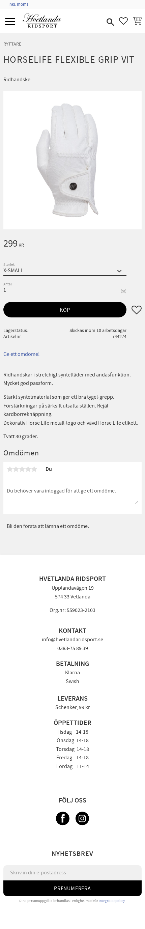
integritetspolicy (112, 900)
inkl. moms (18, 4)
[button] (11, 22)
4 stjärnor (28, 469)
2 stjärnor (16, 469)
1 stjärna (10, 469)
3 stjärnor (22, 469)
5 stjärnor (34, 469)
